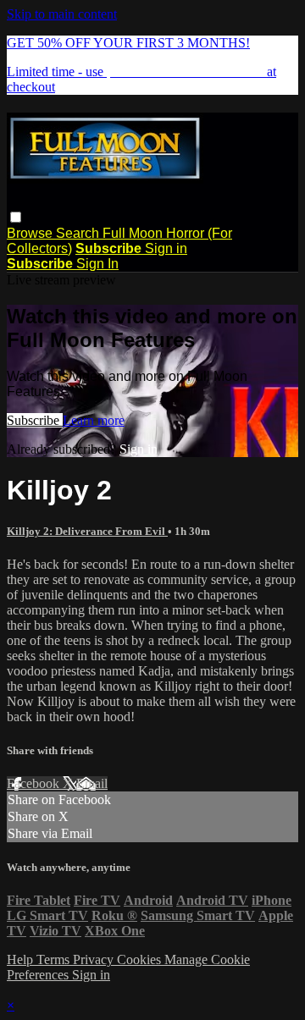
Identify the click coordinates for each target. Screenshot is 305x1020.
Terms (54, 959)
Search (79, 233)
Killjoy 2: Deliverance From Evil (87, 531)
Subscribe (35, 420)
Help (21, 959)
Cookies (140, 959)
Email (92, 783)
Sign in (166, 248)
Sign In (97, 263)
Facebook (35, 783)
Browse (31, 233)
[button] (15, 217)
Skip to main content (62, 14)
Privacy (95, 959)
